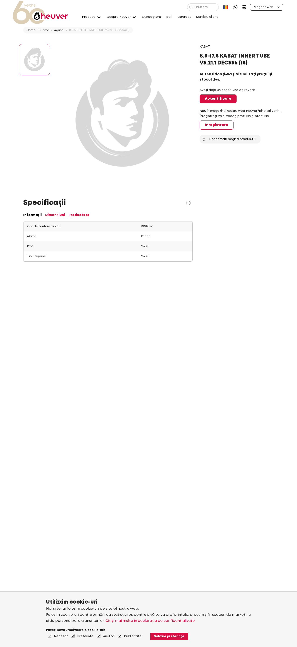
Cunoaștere (151, 17)
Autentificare (218, 98)
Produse (88, 17)
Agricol (59, 30)
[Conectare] (235, 7)
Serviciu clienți (207, 17)
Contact (184, 17)
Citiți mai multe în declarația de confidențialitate (150, 620)
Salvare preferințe (169, 636)
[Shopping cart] (244, 7)
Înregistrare (216, 125)
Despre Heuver (119, 17)
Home (31, 30)
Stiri (169, 17)
